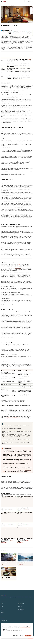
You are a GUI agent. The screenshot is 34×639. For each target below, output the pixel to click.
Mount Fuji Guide (3, 621)
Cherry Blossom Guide (4, 620)
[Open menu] (32, 1)
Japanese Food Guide (21, 610)
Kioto (9, 61)
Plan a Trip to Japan (21, 603)
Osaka (2, 606)
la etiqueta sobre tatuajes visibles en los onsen (12, 417)
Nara (1, 609)
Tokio (11, 61)
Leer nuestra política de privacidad (25, 627)
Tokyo (2, 603)
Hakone (29, 59)
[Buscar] (24, 1)
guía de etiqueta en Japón (22, 483)
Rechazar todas (15, 635)
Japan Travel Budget (21, 609)
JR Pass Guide (20, 606)
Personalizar (22, 635)
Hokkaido (2, 612)
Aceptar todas (28, 635)
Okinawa (2, 613)
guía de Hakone (18, 268)
